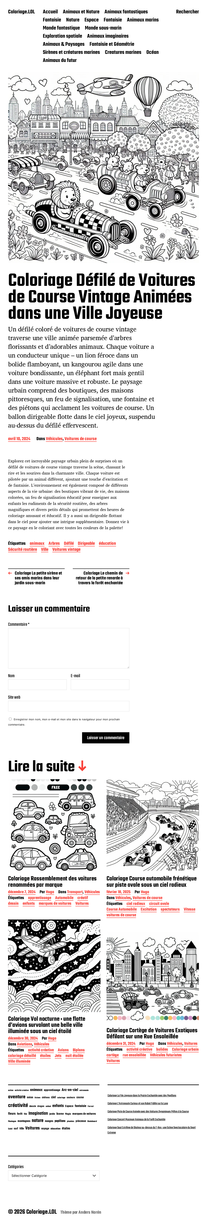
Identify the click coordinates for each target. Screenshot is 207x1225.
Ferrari (91, 1106)
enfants (29, 904)
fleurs (12, 1113)
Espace (91, 20)
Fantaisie (52, 20)
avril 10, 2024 (19, 439)
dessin (13, 904)
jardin (52, 1114)
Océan (152, 53)
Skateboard (92, 1121)
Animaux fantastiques (126, 12)
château (46, 1097)
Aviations (24, 1044)
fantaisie (80, 1106)
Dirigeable (86, 543)
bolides (162, 1050)
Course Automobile (122, 910)
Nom (11, 676)
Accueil (50, 12)
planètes (70, 1121)
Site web (14, 697)
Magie (68, 1114)
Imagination (38, 1113)
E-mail (75, 676)
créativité (18, 1105)
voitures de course (121, 915)
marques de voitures (55, 904)
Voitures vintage (66, 549)
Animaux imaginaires (108, 36)
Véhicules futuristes (166, 1055)
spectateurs (170, 910)
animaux (37, 543)
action (10, 1090)
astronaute (84, 1090)
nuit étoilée (74, 1056)
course (80, 1097)
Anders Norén (89, 1212)
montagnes (24, 1121)
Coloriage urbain (185, 1050)
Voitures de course (80, 439)
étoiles (45, 1056)
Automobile (64, 898)
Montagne (12, 1121)
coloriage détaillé (22, 1056)
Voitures (82, 904)
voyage (45, 1128)
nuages (49, 1121)
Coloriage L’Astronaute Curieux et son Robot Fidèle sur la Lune (138, 1103)
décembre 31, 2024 (121, 1044)
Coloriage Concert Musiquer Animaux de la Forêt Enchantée (136, 1119)
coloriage (61, 1097)
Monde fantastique (61, 28)
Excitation (149, 910)
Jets (58, 1056)
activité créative (41, 1050)
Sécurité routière (22, 549)
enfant (48, 1106)
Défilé (69, 543)
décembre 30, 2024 (23, 1039)
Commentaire (19, 624)
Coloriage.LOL (21, 12)
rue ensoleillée (134, 1055)
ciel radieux (136, 904)
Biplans (79, 1050)
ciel (53, 1097)
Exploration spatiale (62, 36)
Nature (72, 20)
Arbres (54, 543)
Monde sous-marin (103, 28)
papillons (60, 1121)
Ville (44, 549)
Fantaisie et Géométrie (112, 45)
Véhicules (54, 439)
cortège (113, 1055)
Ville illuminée (19, 1062)
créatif (82, 898)
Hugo (50, 892)
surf (16, 1129)
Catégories (16, 1166)
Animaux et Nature (81, 12)
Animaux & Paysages (63, 45)
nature (37, 1120)
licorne (60, 1114)
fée (25, 1114)
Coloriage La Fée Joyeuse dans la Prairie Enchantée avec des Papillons (142, 1095)
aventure (16, 1097)
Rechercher (187, 12)
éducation (107, 543)
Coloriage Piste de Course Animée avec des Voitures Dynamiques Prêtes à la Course (148, 1111)
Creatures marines (123, 53)
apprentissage (39, 898)
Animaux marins (143, 20)
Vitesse (189, 910)
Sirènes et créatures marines (71, 53)
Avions (63, 1050)
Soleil (10, 1128)
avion (30, 1097)
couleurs (71, 1097)
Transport (75, 892)
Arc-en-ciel (70, 1090)
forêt (19, 1113)
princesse (81, 1121)
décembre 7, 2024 (22, 892)
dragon (40, 1106)
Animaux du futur (60, 61)
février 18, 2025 (119, 892)
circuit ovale (159, 904)
